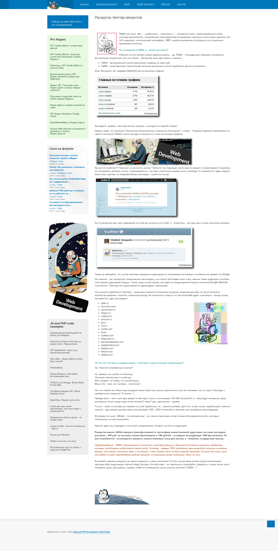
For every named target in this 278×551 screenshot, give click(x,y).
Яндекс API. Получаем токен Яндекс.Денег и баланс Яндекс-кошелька (65, 87)
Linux (61, 161)
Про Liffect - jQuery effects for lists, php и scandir (66, 360)
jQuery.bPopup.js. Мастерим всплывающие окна (63, 375)
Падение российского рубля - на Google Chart (66, 418)
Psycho (165, 4)
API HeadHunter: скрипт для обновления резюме (63, 351)
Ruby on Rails (145, 4)
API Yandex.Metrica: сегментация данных (66, 46)
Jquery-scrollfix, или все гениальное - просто (67, 427)
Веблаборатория (106, 4)
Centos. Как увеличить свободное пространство (67, 168)
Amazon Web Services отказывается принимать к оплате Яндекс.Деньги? (67, 131)
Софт (59, 184)
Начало (84, 4)
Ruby (127, 4)
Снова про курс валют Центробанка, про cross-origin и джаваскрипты (65, 408)
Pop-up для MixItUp (59, 434)
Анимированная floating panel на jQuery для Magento (65, 334)
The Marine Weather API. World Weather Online (65, 392)
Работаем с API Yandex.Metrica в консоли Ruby (66, 66)
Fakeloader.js (56, 367)
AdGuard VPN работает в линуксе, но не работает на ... (67, 192)
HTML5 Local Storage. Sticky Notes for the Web (67, 383)
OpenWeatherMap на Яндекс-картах (67, 122)
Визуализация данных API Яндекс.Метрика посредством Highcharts (64, 76)
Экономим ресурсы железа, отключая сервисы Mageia (63, 157)
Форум (181, 4)
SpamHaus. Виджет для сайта (65, 399)
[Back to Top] (271, 524)
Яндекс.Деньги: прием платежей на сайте (67, 106)
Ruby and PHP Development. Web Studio (91, 531)
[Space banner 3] (67, 266)
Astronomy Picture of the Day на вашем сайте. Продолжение (65, 342)
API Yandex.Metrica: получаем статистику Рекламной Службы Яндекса (65, 57)
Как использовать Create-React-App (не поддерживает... (67, 180)
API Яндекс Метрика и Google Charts (64, 115)
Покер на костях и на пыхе (63, 440)
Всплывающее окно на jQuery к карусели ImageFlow (65, 448)
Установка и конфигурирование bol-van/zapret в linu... (65, 204)
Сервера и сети (64, 172)
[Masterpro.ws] (60, 4)
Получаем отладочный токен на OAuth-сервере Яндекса (65, 97)
